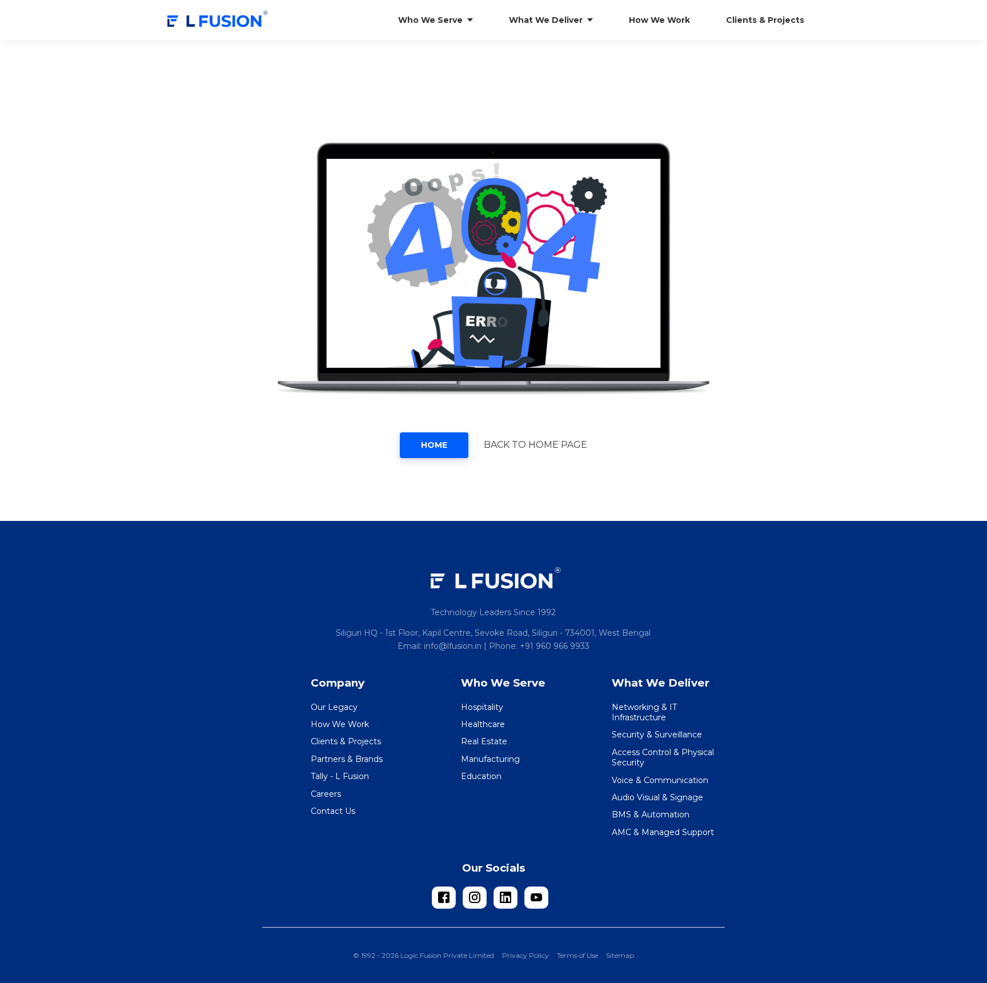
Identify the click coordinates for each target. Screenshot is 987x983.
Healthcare (483, 724)
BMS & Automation (650, 814)
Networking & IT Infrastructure (644, 712)
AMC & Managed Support (663, 832)
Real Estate (484, 741)
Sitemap (620, 955)
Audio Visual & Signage (657, 797)
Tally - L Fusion (340, 776)
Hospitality (482, 707)
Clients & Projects (346, 741)
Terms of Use (577, 955)
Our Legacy (334, 707)
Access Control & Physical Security (663, 757)
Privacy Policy (525, 955)
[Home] (218, 20)
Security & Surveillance (657, 734)
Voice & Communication (660, 780)
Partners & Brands (347, 759)
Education (481, 776)
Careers (326, 794)
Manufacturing (490, 759)
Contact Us (333, 811)
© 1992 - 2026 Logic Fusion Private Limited (423, 955)
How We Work (340, 724)
